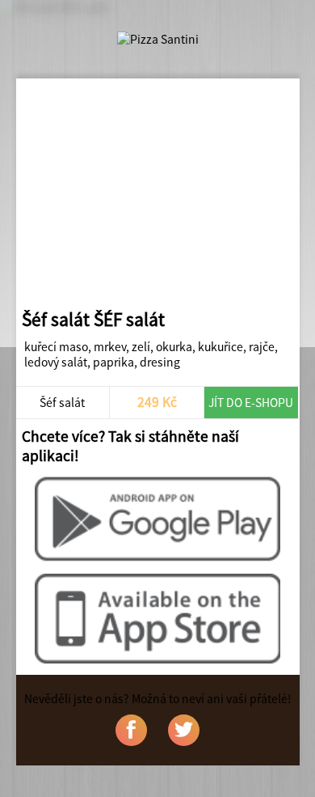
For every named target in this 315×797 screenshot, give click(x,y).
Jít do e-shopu (250, 402)
